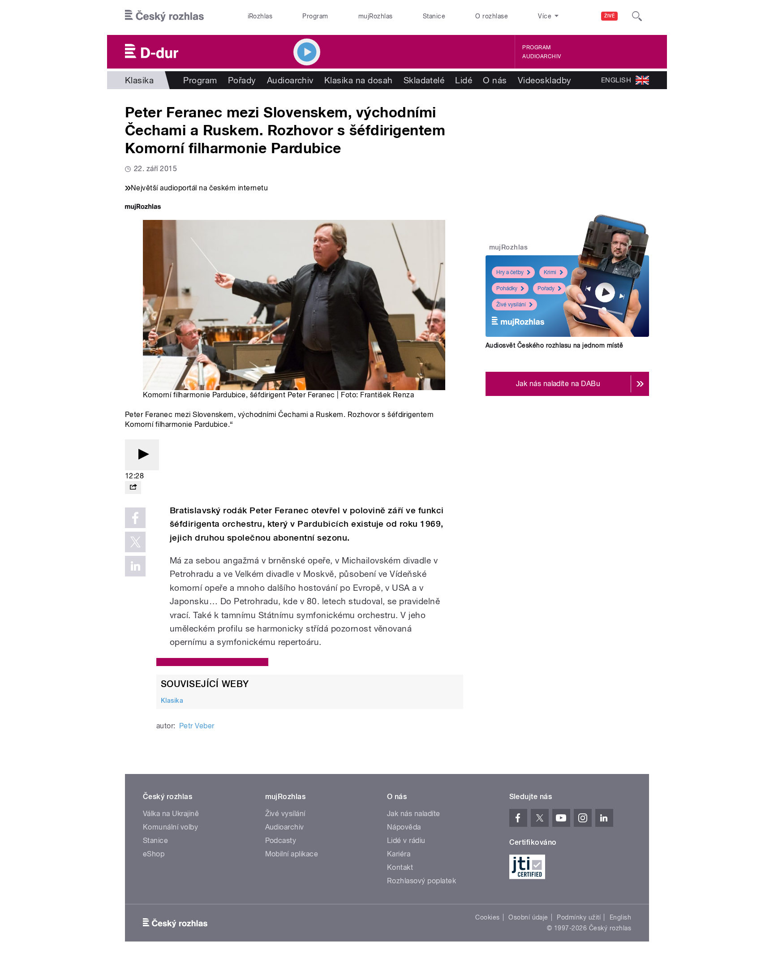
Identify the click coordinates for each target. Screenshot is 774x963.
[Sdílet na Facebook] (135, 517)
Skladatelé (424, 80)
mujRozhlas (375, 16)
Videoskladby (545, 80)
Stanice (434, 16)
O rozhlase (491, 16)
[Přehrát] (142, 454)
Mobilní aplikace (291, 854)
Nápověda (404, 827)
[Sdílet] (133, 487)
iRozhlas (260, 16)
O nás (495, 80)
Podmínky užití (579, 917)
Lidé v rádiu (406, 840)
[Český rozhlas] (164, 16)
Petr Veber (197, 726)
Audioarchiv (541, 56)
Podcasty (281, 840)
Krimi (550, 272)
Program (315, 16)
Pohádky (506, 288)
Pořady (242, 80)
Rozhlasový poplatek (421, 881)
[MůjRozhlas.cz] (143, 207)
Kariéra (398, 854)
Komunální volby (170, 827)
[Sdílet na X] (135, 542)
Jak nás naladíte (413, 813)
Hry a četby (510, 272)
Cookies (487, 917)
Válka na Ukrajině (171, 813)
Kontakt (400, 867)
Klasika (139, 80)
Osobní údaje (528, 917)
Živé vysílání (511, 304)
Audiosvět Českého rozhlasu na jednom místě (554, 345)
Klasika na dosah (358, 80)
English (620, 917)
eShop (153, 854)
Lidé (463, 80)
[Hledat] (637, 16)
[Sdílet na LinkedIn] (135, 566)
